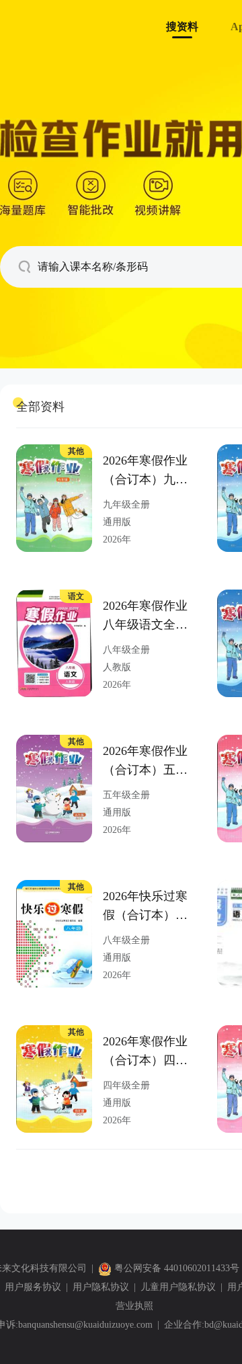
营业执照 (134, 1306)
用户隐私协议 (101, 1287)
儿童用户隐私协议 (178, 1287)
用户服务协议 (33, 1287)
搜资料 (182, 26)
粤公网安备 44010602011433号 (177, 1268)
